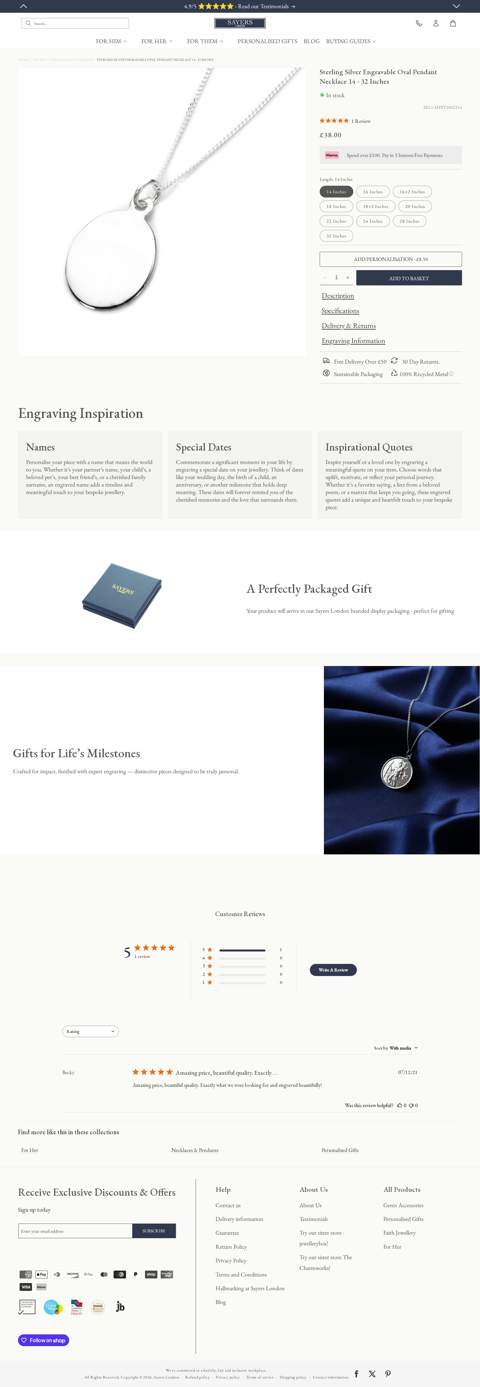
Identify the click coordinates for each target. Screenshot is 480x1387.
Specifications (340, 310)
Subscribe (154, 1231)
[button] (115, 41)
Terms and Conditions (241, 1274)
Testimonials (313, 1219)
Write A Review (333, 970)
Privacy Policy (231, 1260)
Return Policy (231, 1246)
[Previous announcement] (23, 6)
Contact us (228, 1205)
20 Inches (415, 206)
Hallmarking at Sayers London (250, 1288)
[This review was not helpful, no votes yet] (411, 1105)
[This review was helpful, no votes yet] (399, 1105)
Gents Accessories (403, 1205)
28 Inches (410, 221)
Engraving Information (353, 340)
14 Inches (336, 192)
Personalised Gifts (340, 1150)
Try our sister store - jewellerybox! (321, 1238)
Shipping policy (293, 1377)
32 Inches (336, 236)
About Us (310, 1205)
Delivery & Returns (349, 325)
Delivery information (240, 1219)
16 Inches (373, 192)
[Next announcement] (456, 6)
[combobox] (75, 23)
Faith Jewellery (399, 1232)
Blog (221, 1302)
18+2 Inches (376, 206)
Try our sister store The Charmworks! (325, 1262)
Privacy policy (228, 1377)
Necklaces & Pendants (72, 60)
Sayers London (166, 1377)
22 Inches (336, 221)
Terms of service (260, 1377)
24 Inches (373, 221)
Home (23, 60)
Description (338, 295)
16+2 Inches (412, 192)
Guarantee (227, 1232)
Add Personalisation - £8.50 (391, 259)
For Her (40, 60)
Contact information (331, 1377)
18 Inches (336, 206)
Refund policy (197, 1377)
